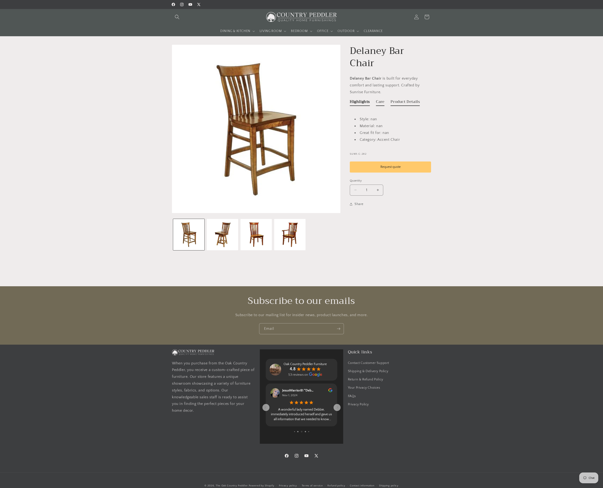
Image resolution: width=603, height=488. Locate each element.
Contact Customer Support (368, 363)
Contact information (362, 485)
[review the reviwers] (330, 391)
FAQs (352, 396)
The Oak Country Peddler (232, 485)
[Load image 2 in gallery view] (222, 234)
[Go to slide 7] (305, 431)
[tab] (360, 102)
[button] (177, 17)
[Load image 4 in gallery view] (290, 234)
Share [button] (358, 204)
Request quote (390, 167)
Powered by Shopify (261, 485)
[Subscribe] (338, 328)
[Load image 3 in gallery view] (256, 234)
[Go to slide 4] (294, 431)
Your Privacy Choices (364, 388)
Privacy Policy (358, 404)
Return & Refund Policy (365, 379)
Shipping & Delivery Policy (368, 371)
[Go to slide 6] (301, 431)
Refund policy (336, 485)
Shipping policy (389, 485)
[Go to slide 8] (308, 431)
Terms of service (312, 485)
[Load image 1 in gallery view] (188, 234)
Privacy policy (288, 485)
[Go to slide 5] (297, 431)
